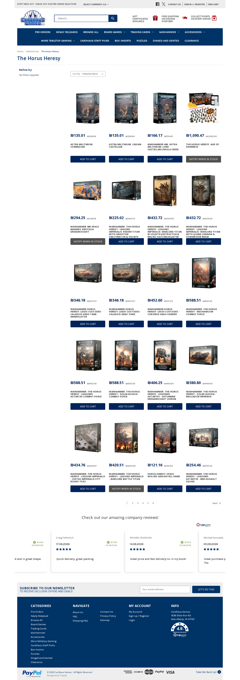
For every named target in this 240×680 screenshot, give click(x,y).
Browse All (90, 32)
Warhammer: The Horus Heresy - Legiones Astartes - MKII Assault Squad (201, 478)
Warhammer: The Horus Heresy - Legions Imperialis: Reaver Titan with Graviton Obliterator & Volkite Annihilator (124, 232)
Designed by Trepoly (57, 675)
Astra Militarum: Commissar (81, 145)
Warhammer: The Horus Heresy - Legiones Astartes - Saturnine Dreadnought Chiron (163, 395)
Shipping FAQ (80, 620)
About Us (78, 612)
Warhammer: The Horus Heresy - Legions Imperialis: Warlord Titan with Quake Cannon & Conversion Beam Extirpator (203, 232)
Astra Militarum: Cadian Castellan (125, 145)
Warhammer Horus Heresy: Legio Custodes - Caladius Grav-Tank (125, 311)
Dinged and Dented (166, 40)
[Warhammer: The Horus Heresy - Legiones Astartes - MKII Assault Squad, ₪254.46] (203, 438)
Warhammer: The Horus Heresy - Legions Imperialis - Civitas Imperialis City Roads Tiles (87, 478)
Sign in (188, 4)
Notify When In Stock (203, 159)
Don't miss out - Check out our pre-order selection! (46, 4)
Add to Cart (88, 159)
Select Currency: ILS (94, 4)
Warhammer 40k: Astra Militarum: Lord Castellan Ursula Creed (163, 147)
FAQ (75, 616)
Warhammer (167, 32)
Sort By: (76, 74)
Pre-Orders (42, 32)
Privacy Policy (108, 616)
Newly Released (67, 32)
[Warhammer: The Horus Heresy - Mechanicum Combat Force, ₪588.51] (203, 273)
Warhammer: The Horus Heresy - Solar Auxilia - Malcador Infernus (201, 394)
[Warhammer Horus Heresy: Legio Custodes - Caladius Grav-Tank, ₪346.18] (126, 273)
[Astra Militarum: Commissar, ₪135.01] (88, 108)
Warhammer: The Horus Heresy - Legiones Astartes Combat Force (86, 394)
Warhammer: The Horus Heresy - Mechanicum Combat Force (201, 311)
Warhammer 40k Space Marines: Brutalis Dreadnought (84, 229)
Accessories (193, 32)
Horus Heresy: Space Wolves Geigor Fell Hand (164, 475)
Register (200, 4)
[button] (190, 630)
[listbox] (93, 74)
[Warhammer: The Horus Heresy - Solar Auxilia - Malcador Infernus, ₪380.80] (203, 355)
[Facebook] (157, 4)
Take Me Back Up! (206, 672)
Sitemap (105, 620)
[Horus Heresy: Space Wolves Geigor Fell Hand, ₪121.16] (165, 438)
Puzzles (142, 40)
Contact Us (174, 4)
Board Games (113, 32)
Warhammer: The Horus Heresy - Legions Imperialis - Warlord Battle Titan (126, 476)
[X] (164, 4)
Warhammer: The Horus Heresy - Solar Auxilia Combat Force (124, 394)
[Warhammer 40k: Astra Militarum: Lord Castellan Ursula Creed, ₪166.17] (165, 108)
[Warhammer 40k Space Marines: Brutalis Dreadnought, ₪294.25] (88, 190)
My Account (135, 611)
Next (215, 503)
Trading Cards (140, 32)
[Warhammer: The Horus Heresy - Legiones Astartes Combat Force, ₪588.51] (88, 355)
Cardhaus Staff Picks (94, 40)
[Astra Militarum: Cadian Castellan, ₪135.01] (126, 108)
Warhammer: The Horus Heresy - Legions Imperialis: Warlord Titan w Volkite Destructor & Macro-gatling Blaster (165, 231)
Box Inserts (123, 40)
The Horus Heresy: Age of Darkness (202, 145)
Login (132, 620)
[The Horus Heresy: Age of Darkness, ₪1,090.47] (203, 108)
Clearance (192, 40)
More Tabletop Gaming (56, 40)
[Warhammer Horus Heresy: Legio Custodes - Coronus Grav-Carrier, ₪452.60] (165, 273)
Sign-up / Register (139, 616)
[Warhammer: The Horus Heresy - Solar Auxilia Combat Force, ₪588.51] (126, 355)
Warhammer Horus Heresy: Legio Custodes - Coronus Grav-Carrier (164, 311)
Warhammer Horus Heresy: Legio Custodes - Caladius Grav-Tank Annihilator (86, 313)
